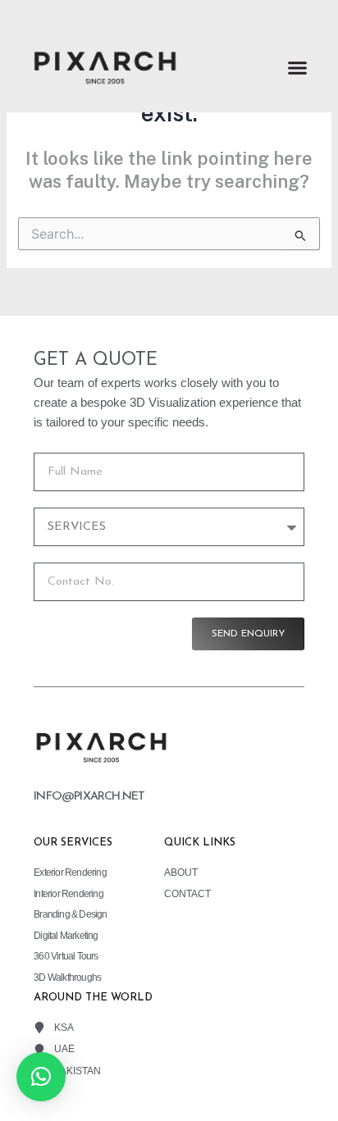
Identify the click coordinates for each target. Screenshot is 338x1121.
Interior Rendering (68, 893)
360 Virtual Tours (66, 955)
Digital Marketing (66, 935)
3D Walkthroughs (67, 977)
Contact (187, 893)
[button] (297, 68)
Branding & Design (70, 914)
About (181, 872)
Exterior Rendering (70, 872)
